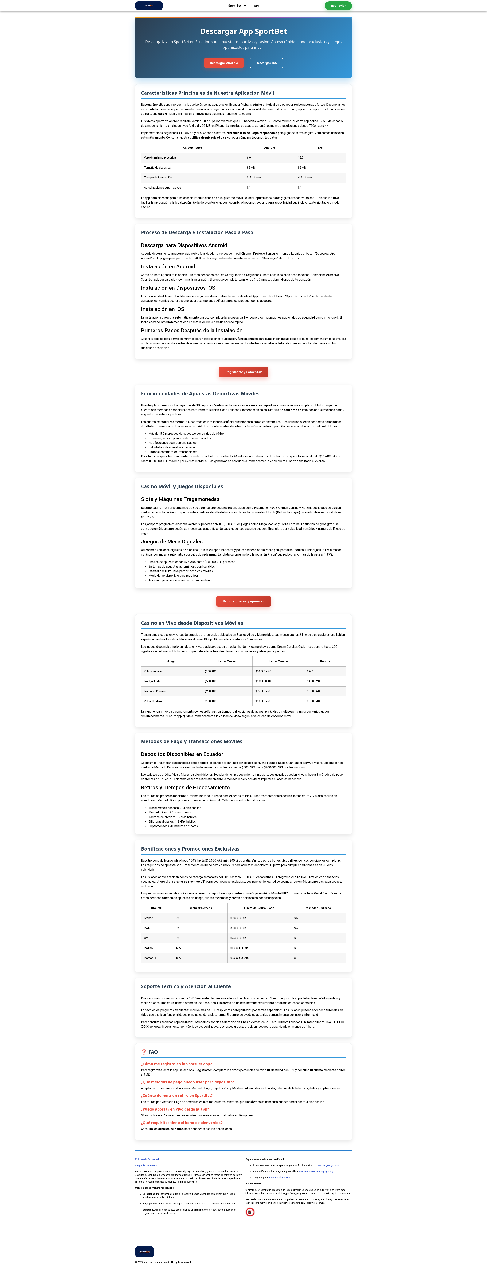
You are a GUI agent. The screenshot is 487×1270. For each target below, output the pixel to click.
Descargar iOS (266, 63)
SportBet (234, 5)
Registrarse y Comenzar (244, 372)
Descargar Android (224, 63)
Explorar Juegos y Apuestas (243, 601)
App (256, 5)
